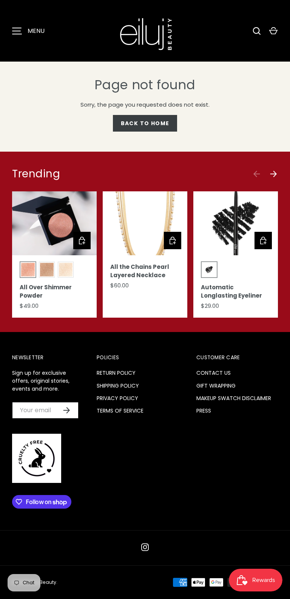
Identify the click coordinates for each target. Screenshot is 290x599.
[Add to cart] (172, 240)
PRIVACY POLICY (117, 398)
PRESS (203, 410)
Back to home (145, 123)
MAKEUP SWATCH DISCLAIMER (233, 398)
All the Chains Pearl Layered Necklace (139, 271)
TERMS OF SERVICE (120, 410)
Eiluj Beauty (43, 582)
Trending (36, 173)
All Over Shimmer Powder (46, 291)
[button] (273, 31)
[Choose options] (82, 240)
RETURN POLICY (116, 373)
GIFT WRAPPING (216, 386)
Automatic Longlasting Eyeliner (231, 291)
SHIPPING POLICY (118, 386)
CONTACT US (213, 373)
